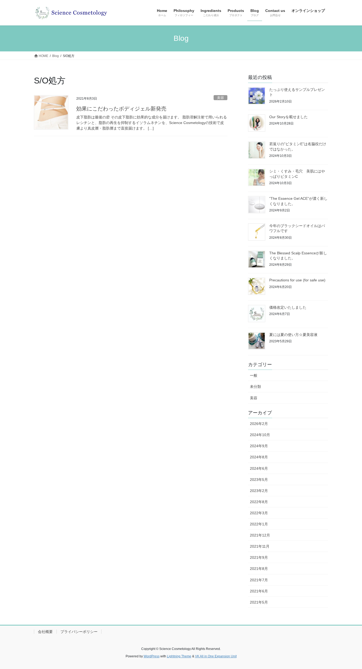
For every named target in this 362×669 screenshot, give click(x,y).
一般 (253, 375)
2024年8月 (259, 457)
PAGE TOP (348, 644)
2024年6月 (259, 468)
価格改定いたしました (287, 307)
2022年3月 (259, 513)
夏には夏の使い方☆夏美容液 (293, 335)
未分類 (255, 386)
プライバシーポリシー (79, 632)
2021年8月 (259, 568)
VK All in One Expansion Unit (216, 656)
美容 (220, 98)
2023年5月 (259, 479)
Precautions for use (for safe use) (297, 280)
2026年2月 (259, 424)
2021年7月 (259, 580)
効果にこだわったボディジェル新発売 (121, 109)
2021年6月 (259, 591)
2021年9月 (259, 557)
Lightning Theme (179, 656)
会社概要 (45, 632)
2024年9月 (259, 446)
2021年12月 (260, 535)
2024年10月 (260, 435)
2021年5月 (259, 602)
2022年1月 (259, 524)
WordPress (152, 656)
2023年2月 (259, 491)
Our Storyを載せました (288, 117)
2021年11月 (260, 546)
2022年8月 (259, 502)
